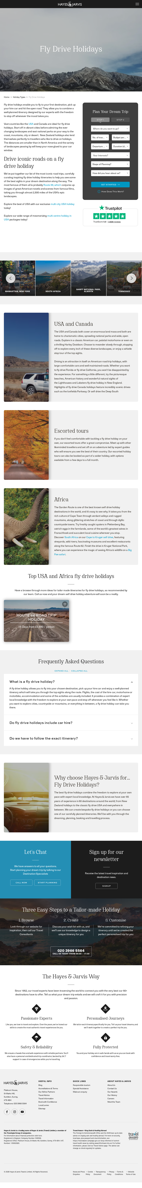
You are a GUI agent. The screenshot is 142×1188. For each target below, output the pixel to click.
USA (31, 123)
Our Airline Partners (46, 1091)
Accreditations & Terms (48, 1088)
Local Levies (43, 1105)
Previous (10, 278)
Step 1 (100, 119)
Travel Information (46, 1098)
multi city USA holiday (62, 204)
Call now (21, 882)
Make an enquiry (80, 1091)
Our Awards (112, 1091)
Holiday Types (19, 97)
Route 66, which (52, 185)
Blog (40, 1085)
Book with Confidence (47, 1101)
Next (131, 278)
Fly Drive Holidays (37, 97)
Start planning (47, 882)
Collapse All (79, 671)
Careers (110, 1098)
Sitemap (41, 1108)
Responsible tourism (81, 1085)
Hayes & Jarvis (70, 4)
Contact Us (112, 1088)
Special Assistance (81, 1088)
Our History (112, 1095)
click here (38, 1135)
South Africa (71, 537)
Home (6, 97)
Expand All (61, 671)
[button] (71, 681)
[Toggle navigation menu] (137, 4)
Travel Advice (44, 1095)
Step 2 (120, 119)
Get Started (108, 184)
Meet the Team (113, 1101)
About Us (111, 1085)
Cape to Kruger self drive (99, 537)
